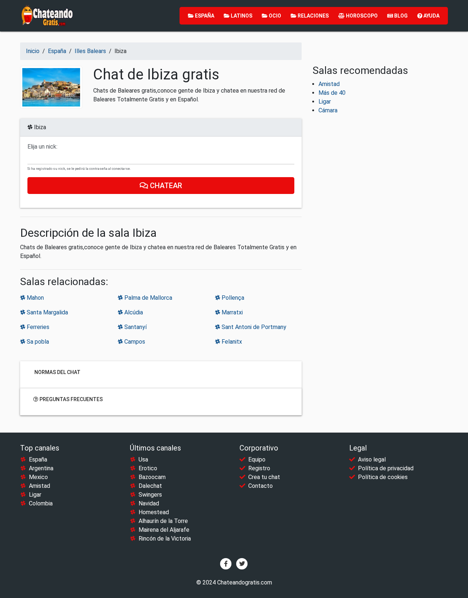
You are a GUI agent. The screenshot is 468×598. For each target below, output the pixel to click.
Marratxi (231, 312)
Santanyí (135, 327)
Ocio (274, 16)
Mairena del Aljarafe (164, 529)
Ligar (324, 101)
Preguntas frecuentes (70, 399)
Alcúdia (133, 312)
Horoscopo (361, 16)
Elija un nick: (42, 147)
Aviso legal (372, 459)
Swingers (150, 494)
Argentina (41, 468)
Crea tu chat (264, 477)
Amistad (329, 84)
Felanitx (231, 341)
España (204, 16)
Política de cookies (383, 477)
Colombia (41, 503)
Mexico (38, 477)
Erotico (148, 468)
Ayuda (430, 16)
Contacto (260, 485)
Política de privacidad (386, 468)
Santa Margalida (46, 312)
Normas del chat (56, 372)
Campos (134, 341)
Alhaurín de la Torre (163, 520)
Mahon (34, 297)
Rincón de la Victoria (165, 538)
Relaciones (313, 16)
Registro (259, 468)
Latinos (241, 16)
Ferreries (37, 327)
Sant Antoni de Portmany (253, 327)
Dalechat (150, 485)
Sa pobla (37, 341)
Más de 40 (332, 92)
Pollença (232, 297)
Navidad (149, 503)
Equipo (256, 459)
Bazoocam (152, 477)
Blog (400, 16)
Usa (143, 459)
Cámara (327, 110)
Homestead (154, 512)
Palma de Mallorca (147, 297)
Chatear (165, 185)
